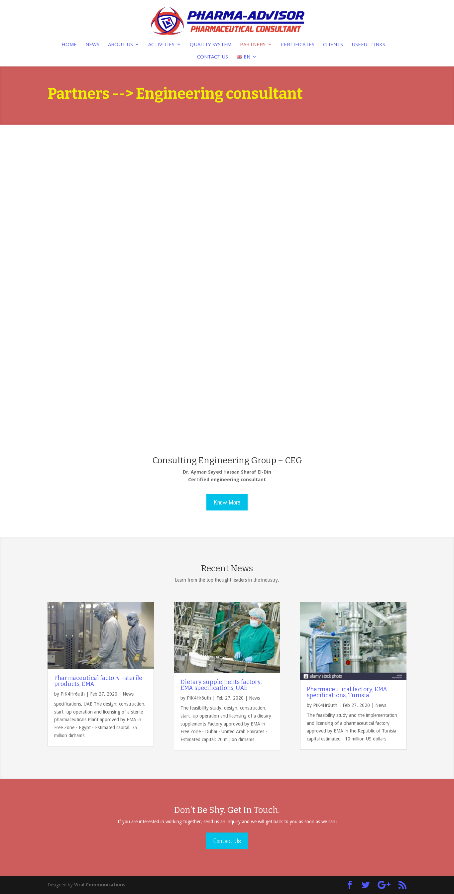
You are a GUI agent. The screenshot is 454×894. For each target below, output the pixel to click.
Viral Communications (99, 884)
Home (69, 45)
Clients (333, 45)
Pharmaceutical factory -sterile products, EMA (98, 681)
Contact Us (212, 57)
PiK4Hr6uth (72, 694)
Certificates (297, 45)
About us (120, 45)
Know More (227, 502)
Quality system (210, 45)
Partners (253, 45)
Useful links (368, 45)
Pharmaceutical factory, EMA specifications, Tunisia (347, 692)
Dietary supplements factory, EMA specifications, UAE (221, 685)
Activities (161, 45)
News (92, 45)
